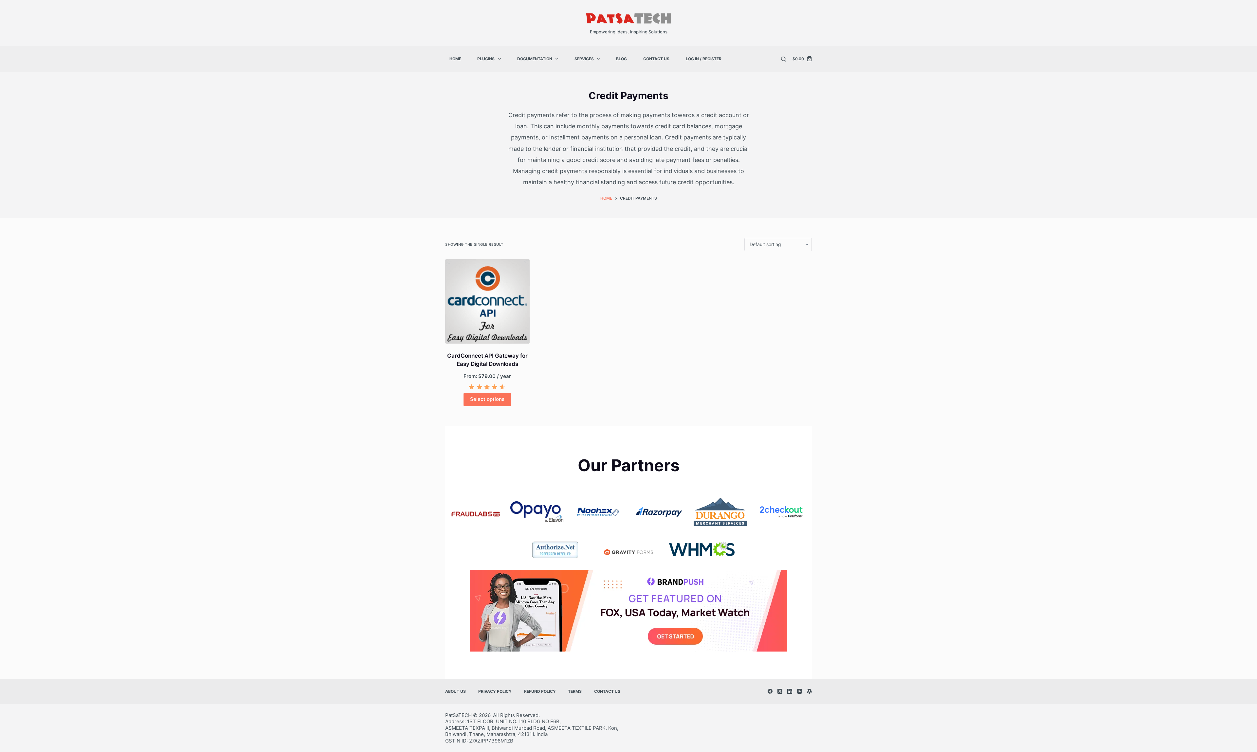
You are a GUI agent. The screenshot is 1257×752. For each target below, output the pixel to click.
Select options (487, 399)
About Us (455, 691)
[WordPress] (809, 691)
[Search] (783, 59)
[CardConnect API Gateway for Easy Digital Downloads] (487, 301)
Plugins (486, 58)
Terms (575, 691)
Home (455, 58)
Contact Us (656, 58)
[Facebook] (770, 691)
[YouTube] (799, 691)
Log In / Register (703, 58)
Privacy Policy (495, 691)
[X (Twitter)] (779, 691)
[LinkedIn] (789, 691)
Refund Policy (540, 691)
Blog (621, 58)
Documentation (534, 58)
